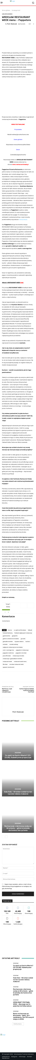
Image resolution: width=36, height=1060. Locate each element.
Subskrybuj (18, 917)
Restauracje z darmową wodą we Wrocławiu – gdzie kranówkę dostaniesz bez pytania (18, 828)
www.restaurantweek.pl (20, 164)
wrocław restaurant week (17, 664)
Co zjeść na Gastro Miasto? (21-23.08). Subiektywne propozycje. (18, 756)
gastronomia (6, 636)
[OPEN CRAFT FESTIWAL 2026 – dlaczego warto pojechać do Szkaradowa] (7, 1003)
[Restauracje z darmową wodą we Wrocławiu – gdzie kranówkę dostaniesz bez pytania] (18, 815)
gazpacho (15, 636)
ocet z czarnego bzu (8, 650)
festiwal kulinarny (7, 633)
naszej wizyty (23, 219)
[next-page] (6, 836)
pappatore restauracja (22, 650)
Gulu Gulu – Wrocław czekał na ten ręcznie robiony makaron (18, 793)
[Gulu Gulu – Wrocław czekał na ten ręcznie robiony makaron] (18, 778)
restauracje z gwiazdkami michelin (12, 658)
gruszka (23, 638)
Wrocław (5, 664)
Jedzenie (18, 752)
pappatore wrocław (21, 653)
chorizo (10, 630)
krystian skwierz (19, 641)
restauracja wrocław (18, 655)
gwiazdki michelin (8, 641)
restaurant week (7, 661)
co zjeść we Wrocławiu (20, 630)
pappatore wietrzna (8, 653)
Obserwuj (18, 907)
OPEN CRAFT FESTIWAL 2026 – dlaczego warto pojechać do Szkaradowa (22, 1004)
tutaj (21, 282)
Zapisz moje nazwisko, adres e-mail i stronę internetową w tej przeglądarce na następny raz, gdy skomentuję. (17, 886)
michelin (5, 644)
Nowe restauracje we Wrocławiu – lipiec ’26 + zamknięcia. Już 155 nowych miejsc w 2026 (23, 1016)
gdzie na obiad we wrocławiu (11, 638)
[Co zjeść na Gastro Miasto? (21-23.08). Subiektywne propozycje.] (18, 742)
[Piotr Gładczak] (3, 24)
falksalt (30, 630)
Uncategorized (16, 10)
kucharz (28, 641)
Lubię (7, 907)
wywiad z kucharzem (8, 667)
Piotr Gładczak (12, 24)
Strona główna (6, 10)
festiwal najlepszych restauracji (23, 633)
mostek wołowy (14, 644)
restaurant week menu (20, 661)
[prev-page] (3, 836)
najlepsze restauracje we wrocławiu (13, 647)
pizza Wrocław (7, 655)
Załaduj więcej (17, 1024)
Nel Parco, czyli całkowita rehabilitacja (7, 690)
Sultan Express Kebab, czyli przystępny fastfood (26, 690)
